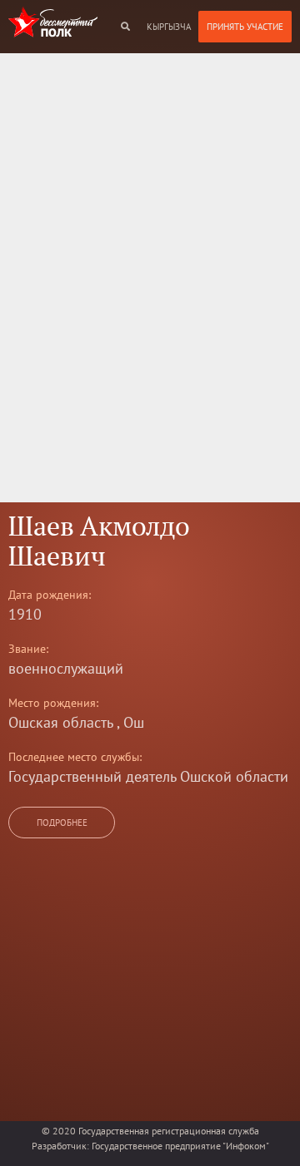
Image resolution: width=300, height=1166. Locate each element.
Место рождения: (53, 722)
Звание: (28, 668)
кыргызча (169, 26)
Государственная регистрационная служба (168, 1130)
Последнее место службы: (75, 776)
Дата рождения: (49, 614)
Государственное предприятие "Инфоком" (180, 1145)
